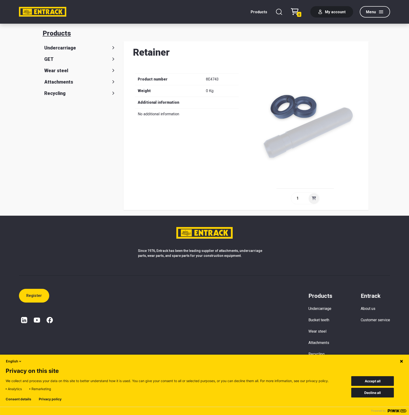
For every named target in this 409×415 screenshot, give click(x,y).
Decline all (372, 393)
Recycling (55, 93)
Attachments (58, 82)
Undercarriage (60, 48)
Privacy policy (50, 399)
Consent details (18, 399)
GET (48, 59)
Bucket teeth (318, 320)
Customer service (375, 320)
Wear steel (56, 70)
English (12, 361)
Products (259, 12)
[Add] (314, 198)
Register (34, 295)
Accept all (373, 381)
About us (368, 308)
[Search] (279, 11)
